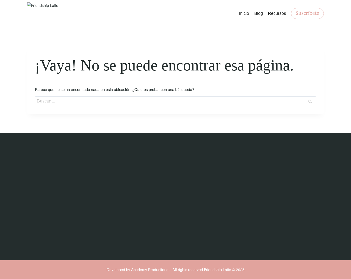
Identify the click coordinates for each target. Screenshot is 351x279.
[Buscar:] (175, 101)
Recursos (277, 13)
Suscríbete (307, 13)
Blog (258, 13)
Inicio (244, 13)
